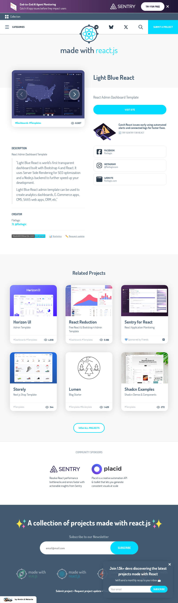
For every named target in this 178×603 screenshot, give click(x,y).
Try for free (153, 6)
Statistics (57, 236)
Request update (76, 236)
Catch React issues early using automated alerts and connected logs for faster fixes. (142, 126)
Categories (18, 27)
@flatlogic (20, 224)
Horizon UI (22, 322)
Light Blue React (113, 77)
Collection (15, 16)
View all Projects (89, 428)
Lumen (75, 389)
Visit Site (130, 109)
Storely (19, 389)
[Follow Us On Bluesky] (111, 27)
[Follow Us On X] (126, 27)
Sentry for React (138, 322)
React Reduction (83, 322)
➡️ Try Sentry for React (131, 132)
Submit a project (163, 27)
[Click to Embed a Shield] (28, 235)
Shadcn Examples (139, 389)
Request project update (88, 591)
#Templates (35, 123)
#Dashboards (21, 123)
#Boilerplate (86, 407)
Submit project (64, 591)
